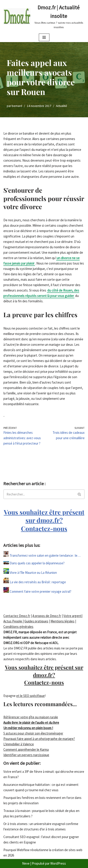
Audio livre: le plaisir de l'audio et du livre (31, 722)
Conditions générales (18, 626)
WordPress (58, 863)
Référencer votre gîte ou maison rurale (30, 717)
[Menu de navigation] (44, 37)
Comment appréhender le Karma (26, 749)
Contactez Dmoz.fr (16, 616)
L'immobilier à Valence (18, 744)
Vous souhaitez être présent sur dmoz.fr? (44, 520)
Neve (26, 863)
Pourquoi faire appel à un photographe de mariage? (39, 739)
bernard (17, 106)
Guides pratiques (36, 621)
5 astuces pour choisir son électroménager (33, 733)
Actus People (13, 621)
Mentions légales (62, 621)
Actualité (61, 106)
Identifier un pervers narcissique (26, 755)
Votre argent (72, 616)
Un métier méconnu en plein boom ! (28, 728)
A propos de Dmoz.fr (46, 616)
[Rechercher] (79, 494)
